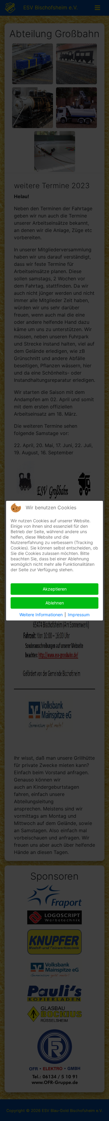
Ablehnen (54, 602)
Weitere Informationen (41, 614)
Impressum (79, 614)
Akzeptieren (55, 588)
